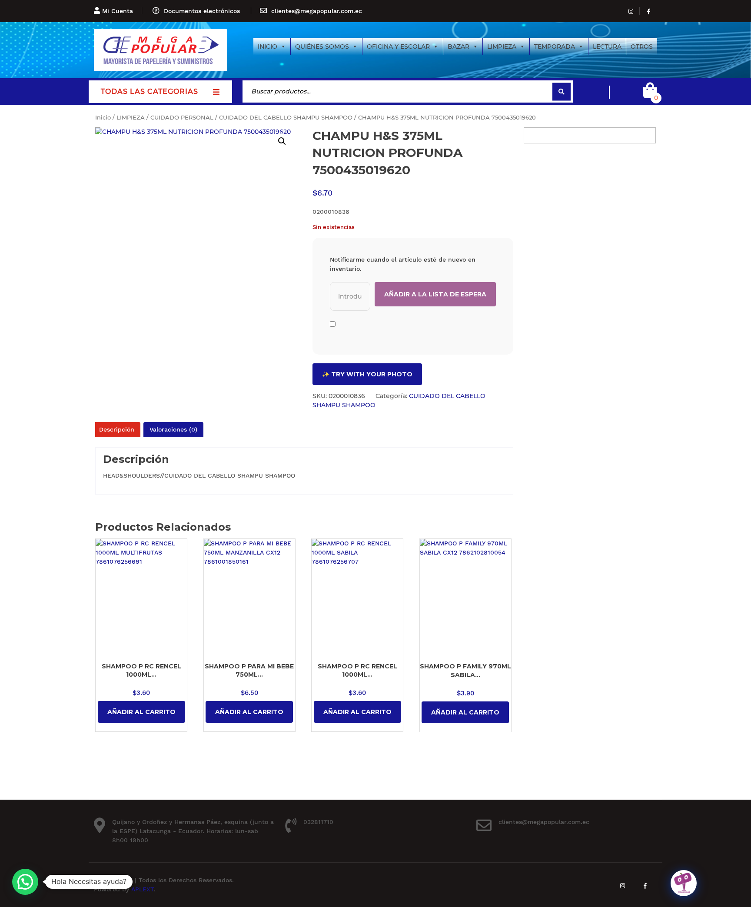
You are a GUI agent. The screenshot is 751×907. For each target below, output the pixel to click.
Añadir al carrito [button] (141, 712)
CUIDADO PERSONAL (181, 117)
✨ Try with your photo (367, 374)
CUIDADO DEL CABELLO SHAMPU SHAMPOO (285, 117)
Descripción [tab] (116, 429)
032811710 (318, 821)
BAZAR (458, 46)
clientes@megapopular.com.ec (316, 10)
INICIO (267, 46)
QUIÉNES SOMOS (322, 46)
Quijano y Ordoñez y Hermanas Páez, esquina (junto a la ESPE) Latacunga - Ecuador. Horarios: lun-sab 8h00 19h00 (193, 831)
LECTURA (607, 46)
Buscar (561, 91)
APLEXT (142, 889)
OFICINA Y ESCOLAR (398, 46)
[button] (282, 141)
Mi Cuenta (117, 10)
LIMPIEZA (501, 46)
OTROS (642, 46)
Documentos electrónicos (202, 10)
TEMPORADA (554, 46)
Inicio (103, 117)
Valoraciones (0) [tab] (173, 429)
